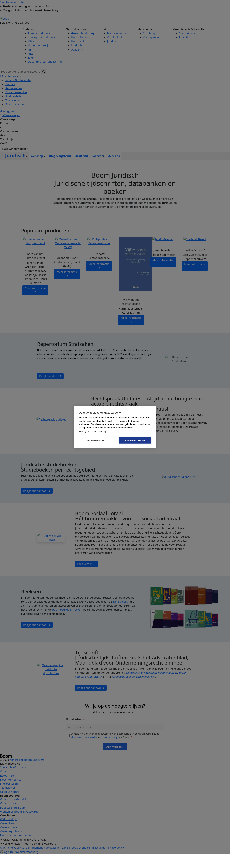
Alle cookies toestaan (135, 440)
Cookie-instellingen (95, 440)
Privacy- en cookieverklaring (92, 431)
